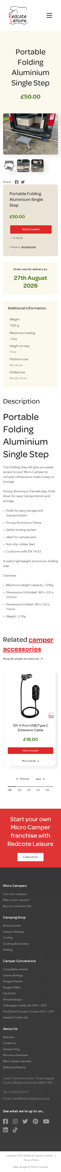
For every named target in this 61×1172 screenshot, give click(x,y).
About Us (10, 1029)
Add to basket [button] (30, 750)
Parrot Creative (39, 1167)
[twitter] (25, 1122)
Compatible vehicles (15, 969)
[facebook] (5, 1122)
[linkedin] (5, 1130)
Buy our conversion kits (17, 906)
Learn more (30, 857)
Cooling (8, 938)
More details (29, 761)
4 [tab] (39, 790)
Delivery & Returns (14, 1067)
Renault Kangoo (13, 999)
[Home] (18, 15)
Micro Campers (15, 886)
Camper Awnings (13, 932)
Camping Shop (14, 917)
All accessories (12, 925)
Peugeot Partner (13, 981)
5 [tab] (48, 790)
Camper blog (11, 1049)
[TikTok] (15, 1130)
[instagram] (15, 1122)
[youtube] (46, 1122)
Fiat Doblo (9, 993)
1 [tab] (11, 790)
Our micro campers (15, 894)
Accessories (29, 247)
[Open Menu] (49, 15)
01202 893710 (18, 1092)
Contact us (9, 1043)
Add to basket (31, 229)
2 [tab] (20, 790)
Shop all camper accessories (21, 658)
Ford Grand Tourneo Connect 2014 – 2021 (29, 1011)
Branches (8, 1037)
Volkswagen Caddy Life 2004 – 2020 (25, 1005)
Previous (24, 778)
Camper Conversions (19, 961)
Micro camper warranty (17, 1061)
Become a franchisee (15, 1055)
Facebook (16, 182)
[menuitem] (30, 896)
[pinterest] (35, 1122)
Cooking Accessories (16, 944)
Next (38, 779)
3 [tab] (30, 790)
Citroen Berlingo (13, 975)
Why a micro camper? (16, 900)
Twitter (23, 182)
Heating (7, 950)
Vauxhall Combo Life (15, 1017)
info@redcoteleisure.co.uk (31, 1098)
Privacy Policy (31, 1160)
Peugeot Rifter (12, 987)
